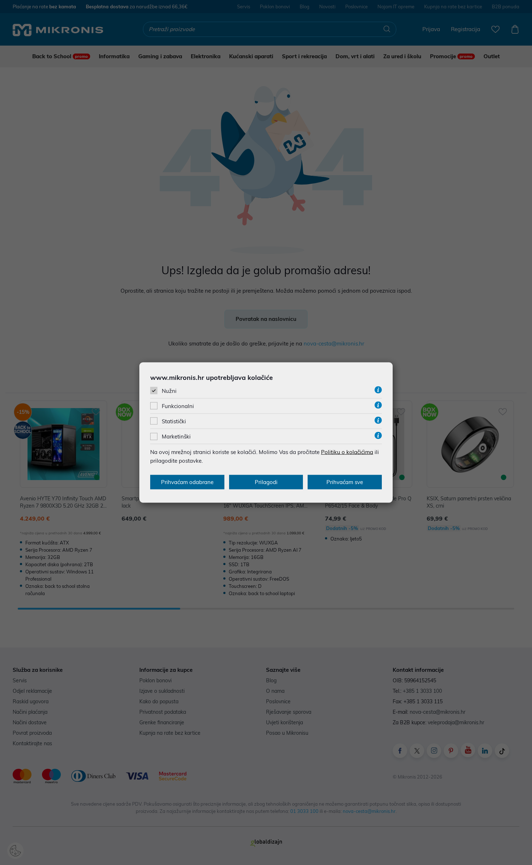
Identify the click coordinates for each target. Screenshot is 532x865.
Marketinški (176, 436)
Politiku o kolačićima (347, 452)
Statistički (174, 421)
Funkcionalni (178, 406)
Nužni (169, 390)
